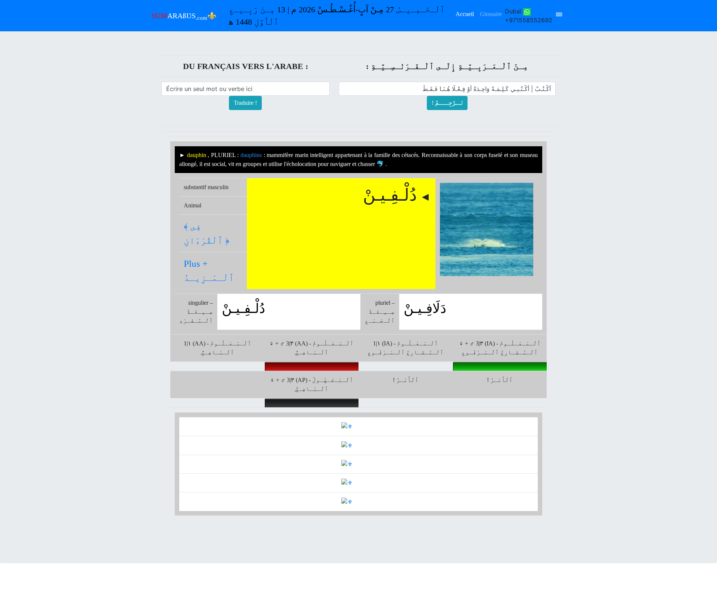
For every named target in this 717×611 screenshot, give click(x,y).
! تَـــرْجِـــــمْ (447, 103)
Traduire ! (245, 103)
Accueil (465, 14)
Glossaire (491, 14)
